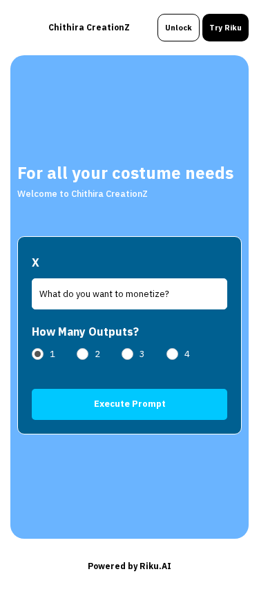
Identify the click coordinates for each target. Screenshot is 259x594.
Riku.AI (155, 566)
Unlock (178, 27)
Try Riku (225, 27)
